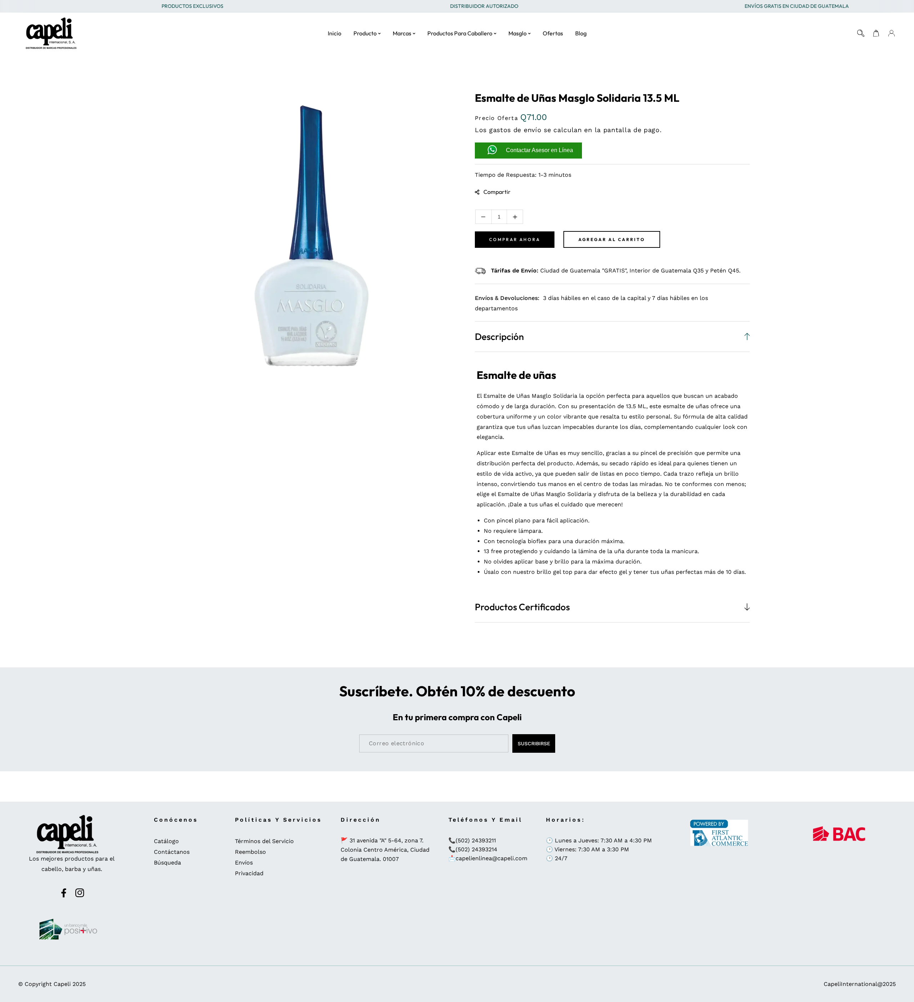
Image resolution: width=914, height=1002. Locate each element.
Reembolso (250, 851)
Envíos (244, 862)
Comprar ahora (514, 239)
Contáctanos (172, 851)
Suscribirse (534, 743)
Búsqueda (167, 862)
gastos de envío (515, 130)
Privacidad (249, 873)
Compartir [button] (497, 191)
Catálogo (166, 841)
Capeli (62, 984)
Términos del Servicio (264, 841)
